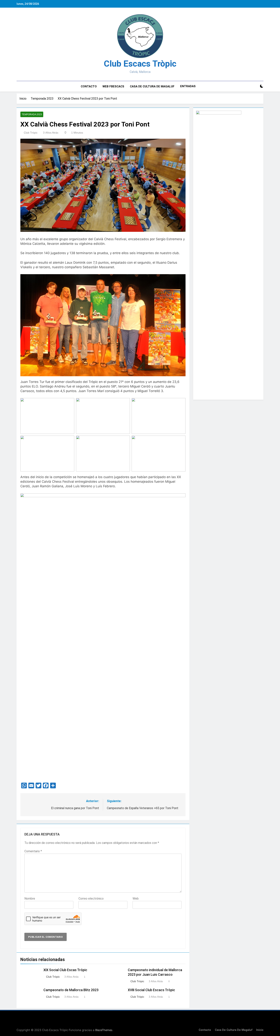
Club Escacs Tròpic (140, 64)
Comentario (33, 851)
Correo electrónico (91, 898)
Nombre (29, 898)
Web (136, 898)
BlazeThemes (103, 1030)
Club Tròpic (31, 132)
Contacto (89, 86)
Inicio (259, 1030)
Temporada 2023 (32, 114)
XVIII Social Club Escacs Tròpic (151, 990)
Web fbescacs (113, 86)
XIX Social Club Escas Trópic (65, 970)
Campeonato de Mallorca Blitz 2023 (70, 990)
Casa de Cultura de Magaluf (152, 86)
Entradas (188, 86)
